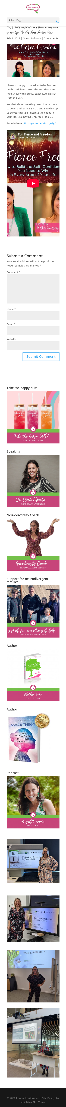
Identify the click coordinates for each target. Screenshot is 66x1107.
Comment (13, 272)
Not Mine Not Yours (33, 1102)
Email (11, 324)
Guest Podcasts (32, 38)
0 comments (51, 38)
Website (11, 339)
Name (11, 309)
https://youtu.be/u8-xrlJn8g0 (39, 123)
